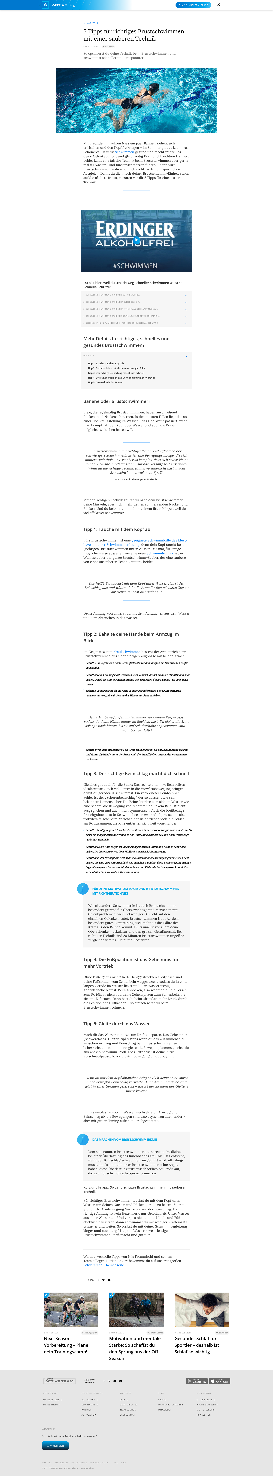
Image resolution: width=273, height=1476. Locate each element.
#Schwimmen (108, 46)
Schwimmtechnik (160, 553)
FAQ (123, 1462)
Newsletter (204, 1414)
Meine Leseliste (52, 1399)
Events (124, 1399)
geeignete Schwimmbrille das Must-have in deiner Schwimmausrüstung (135, 542)
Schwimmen (124, 152)
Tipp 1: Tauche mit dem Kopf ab (106, 363)
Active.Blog (50, 1393)
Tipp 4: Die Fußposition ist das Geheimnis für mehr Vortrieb (121, 377)
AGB (116, 1462)
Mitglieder (164, 1409)
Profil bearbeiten (207, 1404)
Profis (162, 1399)
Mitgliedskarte (206, 1399)
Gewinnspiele (90, 1404)
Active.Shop (89, 1414)
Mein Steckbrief (206, 1409)
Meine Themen (51, 1404)
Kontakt (47, 1462)
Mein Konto (204, 1393)
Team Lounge (128, 1409)
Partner (86, 1409)
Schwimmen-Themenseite (103, 1265)
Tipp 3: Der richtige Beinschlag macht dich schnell (116, 372)
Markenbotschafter (170, 1404)
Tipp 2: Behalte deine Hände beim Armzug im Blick (116, 368)
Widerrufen (57, 1445)
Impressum (61, 1462)
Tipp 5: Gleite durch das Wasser (105, 382)
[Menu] (228, 5)
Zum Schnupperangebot (193, 5)
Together (125, 1393)
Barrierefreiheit (100, 1462)
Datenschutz (79, 1462)
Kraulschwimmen (127, 652)
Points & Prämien (92, 1393)
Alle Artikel (93, 23)
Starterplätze (128, 1404)
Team (161, 1393)
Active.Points (90, 1399)
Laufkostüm (127, 1414)
